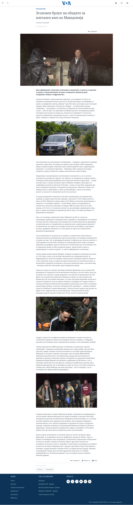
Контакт (13, 484)
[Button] (92, 31)
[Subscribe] (89, 481)
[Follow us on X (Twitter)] (77, 481)
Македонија (41, 9)
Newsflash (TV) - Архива (46, 484)
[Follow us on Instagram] (72, 481)
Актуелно (42, 480)
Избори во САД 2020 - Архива (48, 491)
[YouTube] (116, 3)
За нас (13, 480)
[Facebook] (127, 3)
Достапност (14, 494)
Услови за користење (17, 487)
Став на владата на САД (46, 494)
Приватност (14, 491)
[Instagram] (121, 3)
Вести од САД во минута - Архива (49, 487)
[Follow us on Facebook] (68, 481)
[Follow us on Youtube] (81, 481)
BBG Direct (14, 498)
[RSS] (85, 481)
